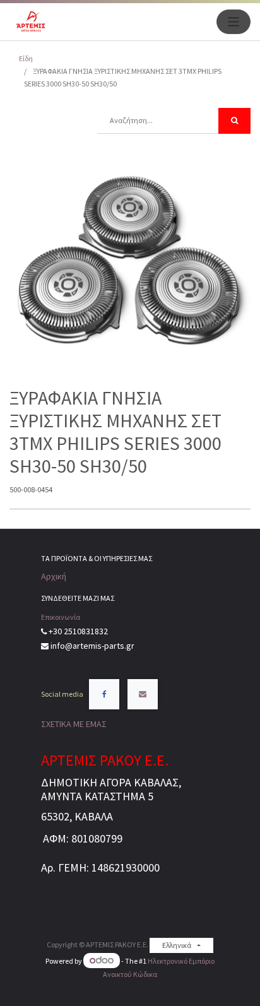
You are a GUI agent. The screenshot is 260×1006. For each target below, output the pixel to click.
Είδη (26, 58)
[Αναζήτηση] (234, 121)
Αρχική (53, 576)
